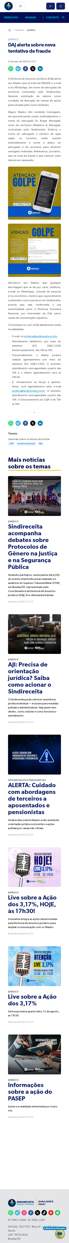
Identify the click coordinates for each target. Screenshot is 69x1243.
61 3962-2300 (17, 1220)
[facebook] (25, 68)
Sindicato (11, 17)
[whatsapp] (10, 68)
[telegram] (18, 68)
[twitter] (33, 68)
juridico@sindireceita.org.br (40, 336)
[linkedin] (40, 68)
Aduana (30, 17)
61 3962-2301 (36, 1220)
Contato (52, 17)
